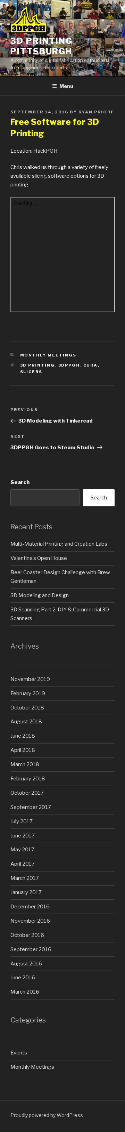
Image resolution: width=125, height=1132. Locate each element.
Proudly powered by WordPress (46, 1115)
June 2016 (22, 977)
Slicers (31, 371)
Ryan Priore (96, 112)
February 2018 (27, 779)
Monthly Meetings (48, 355)
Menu (66, 86)
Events (18, 1053)
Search (20, 482)
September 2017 (30, 807)
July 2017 (21, 821)
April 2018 (22, 750)
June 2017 (22, 836)
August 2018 (26, 721)
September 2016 (30, 949)
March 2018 (24, 764)
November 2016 (30, 921)
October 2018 (27, 708)
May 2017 (22, 849)
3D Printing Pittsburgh (41, 46)
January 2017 (26, 892)
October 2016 (27, 935)
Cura (90, 365)
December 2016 (30, 907)
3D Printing (37, 365)
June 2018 (22, 736)
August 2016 (26, 964)
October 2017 (27, 793)
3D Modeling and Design (39, 595)
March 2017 (24, 878)
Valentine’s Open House (38, 558)
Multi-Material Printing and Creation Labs (58, 544)
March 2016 (24, 992)
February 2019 (27, 693)
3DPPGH (69, 365)
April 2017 (22, 864)
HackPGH (45, 151)
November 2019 (30, 679)
